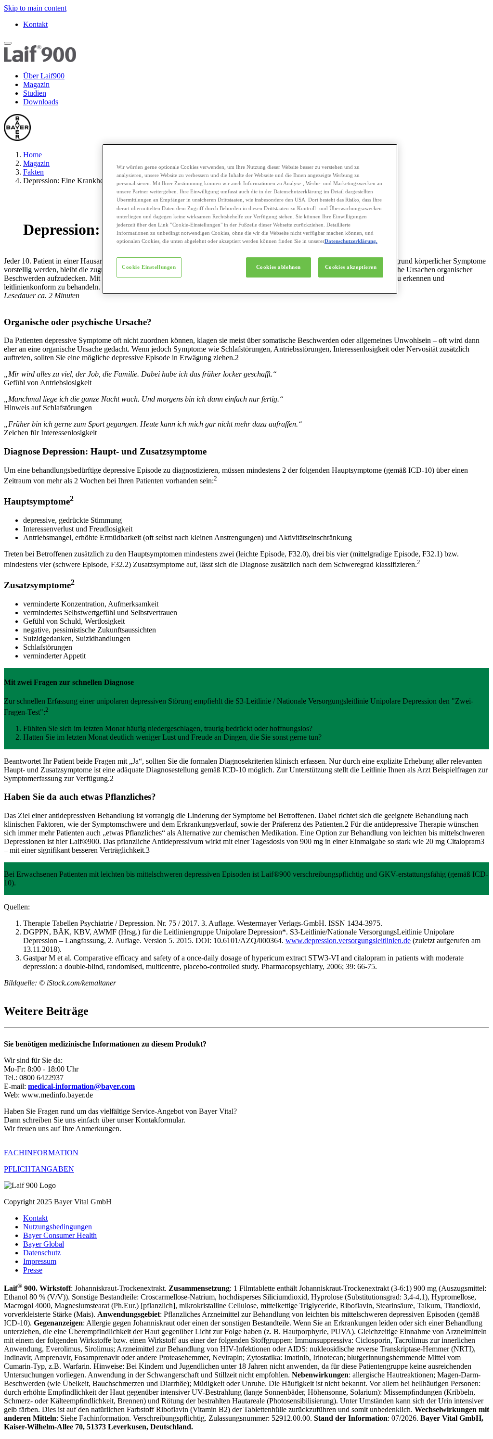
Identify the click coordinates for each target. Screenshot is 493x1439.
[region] (250, 219)
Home (32, 155)
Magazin (36, 84)
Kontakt (35, 24)
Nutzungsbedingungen (57, 1227)
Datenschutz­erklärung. (350, 241)
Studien (34, 93)
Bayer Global (43, 1244)
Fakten (33, 172)
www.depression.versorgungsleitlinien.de (348, 940)
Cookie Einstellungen (149, 267)
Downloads (40, 102)
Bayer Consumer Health (60, 1235)
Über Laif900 (44, 76)
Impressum (39, 1261)
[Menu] (8, 43)
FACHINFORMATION (41, 1153)
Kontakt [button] (35, 1218)
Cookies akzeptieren (351, 267)
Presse (32, 1270)
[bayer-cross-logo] (17, 138)
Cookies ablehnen (278, 267)
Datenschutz (42, 1253)
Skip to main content (35, 8)
